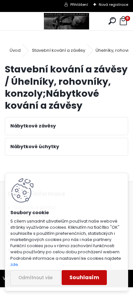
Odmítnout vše (35, 278)
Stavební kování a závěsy (58, 50)
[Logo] (66, 21)
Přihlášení (79, 4)
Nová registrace (113, 4)
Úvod (15, 50)
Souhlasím (84, 277)
